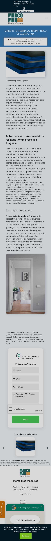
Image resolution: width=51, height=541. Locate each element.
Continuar (25, 536)
